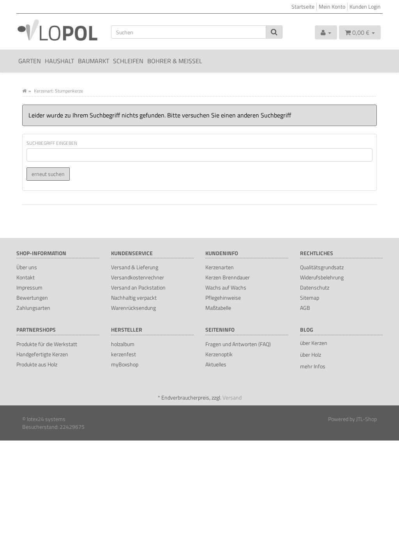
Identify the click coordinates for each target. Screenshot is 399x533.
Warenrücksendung (133, 308)
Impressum (29, 287)
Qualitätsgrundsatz (322, 267)
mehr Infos (312, 366)
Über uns (26, 267)
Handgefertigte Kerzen (42, 354)
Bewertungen (32, 297)
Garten (29, 61)
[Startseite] (24, 90)
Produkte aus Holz (36, 364)
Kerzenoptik (219, 354)
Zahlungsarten (33, 308)
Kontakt (25, 277)
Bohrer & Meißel (174, 61)
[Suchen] (274, 32)
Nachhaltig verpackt (134, 297)
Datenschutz (314, 287)
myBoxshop (124, 364)
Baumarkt (93, 61)
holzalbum (122, 344)
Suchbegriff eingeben (51, 143)
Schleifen (128, 61)
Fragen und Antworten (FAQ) (238, 344)
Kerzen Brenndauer (227, 277)
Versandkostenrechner (137, 277)
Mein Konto (332, 6)
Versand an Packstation (138, 287)
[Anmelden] (326, 32)
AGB (305, 308)
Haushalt (59, 61)
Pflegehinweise (223, 297)
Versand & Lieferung (134, 267)
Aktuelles (215, 364)
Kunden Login (365, 6)
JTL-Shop (366, 419)
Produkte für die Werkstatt (46, 344)
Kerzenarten (219, 267)
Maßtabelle (218, 308)
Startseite (302, 6)
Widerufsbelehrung (322, 277)
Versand (232, 397)
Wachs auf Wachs (225, 287)
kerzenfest (123, 354)
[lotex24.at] (57, 30)
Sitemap (309, 297)
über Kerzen (313, 343)
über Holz (310, 354)
